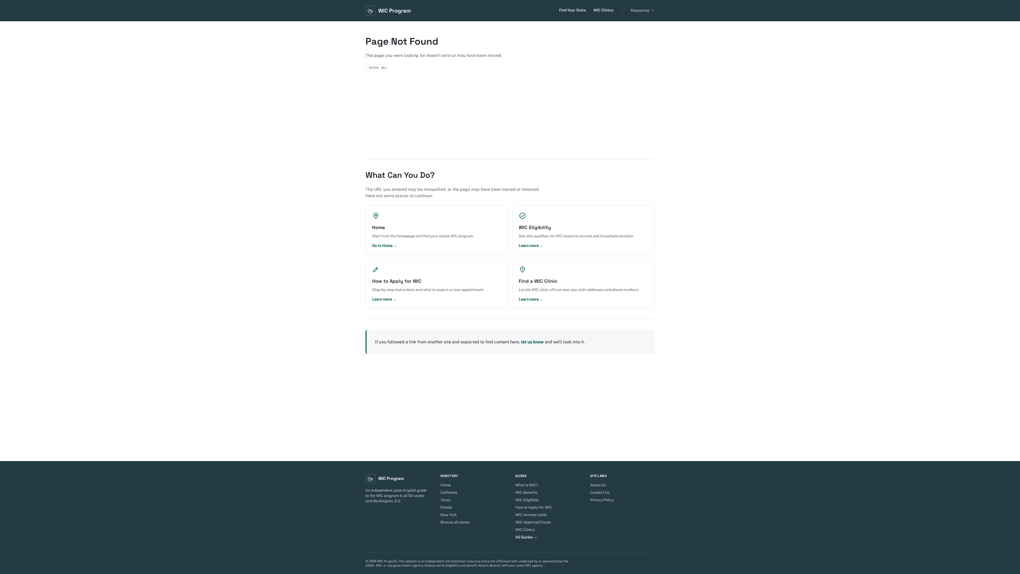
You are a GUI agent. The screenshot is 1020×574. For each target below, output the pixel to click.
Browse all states (455, 522)
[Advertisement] (510, 119)
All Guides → (526, 537)
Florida (446, 507)
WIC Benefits (526, 492)
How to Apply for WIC (533, 507)
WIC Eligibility (527, 500)
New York (448, 515)
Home (445, 485)
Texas (445, 500)
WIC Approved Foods (533, 522)
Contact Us (599, 492)
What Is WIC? (526, 485)
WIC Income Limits (531, 515)
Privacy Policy (602, 500)
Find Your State (572, 10)
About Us (598, 485)
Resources (640, 10)
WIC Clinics (603, 10)
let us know (532, 341)
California (448, 492)
